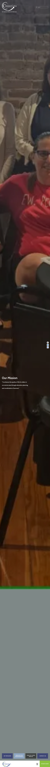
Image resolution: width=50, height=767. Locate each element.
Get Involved (7, 756)
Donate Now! (45, 763)
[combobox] (42, 7)
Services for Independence (19, 756)
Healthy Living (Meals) (31, 756)
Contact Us (42, 756)
